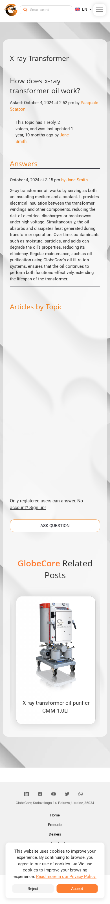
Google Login (55, 351)
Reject (33, 888)
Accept (77, 888)
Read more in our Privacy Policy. (66, 876)
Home (55, 815)
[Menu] (99, 11)
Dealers (55, 834)
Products (55, 825)
